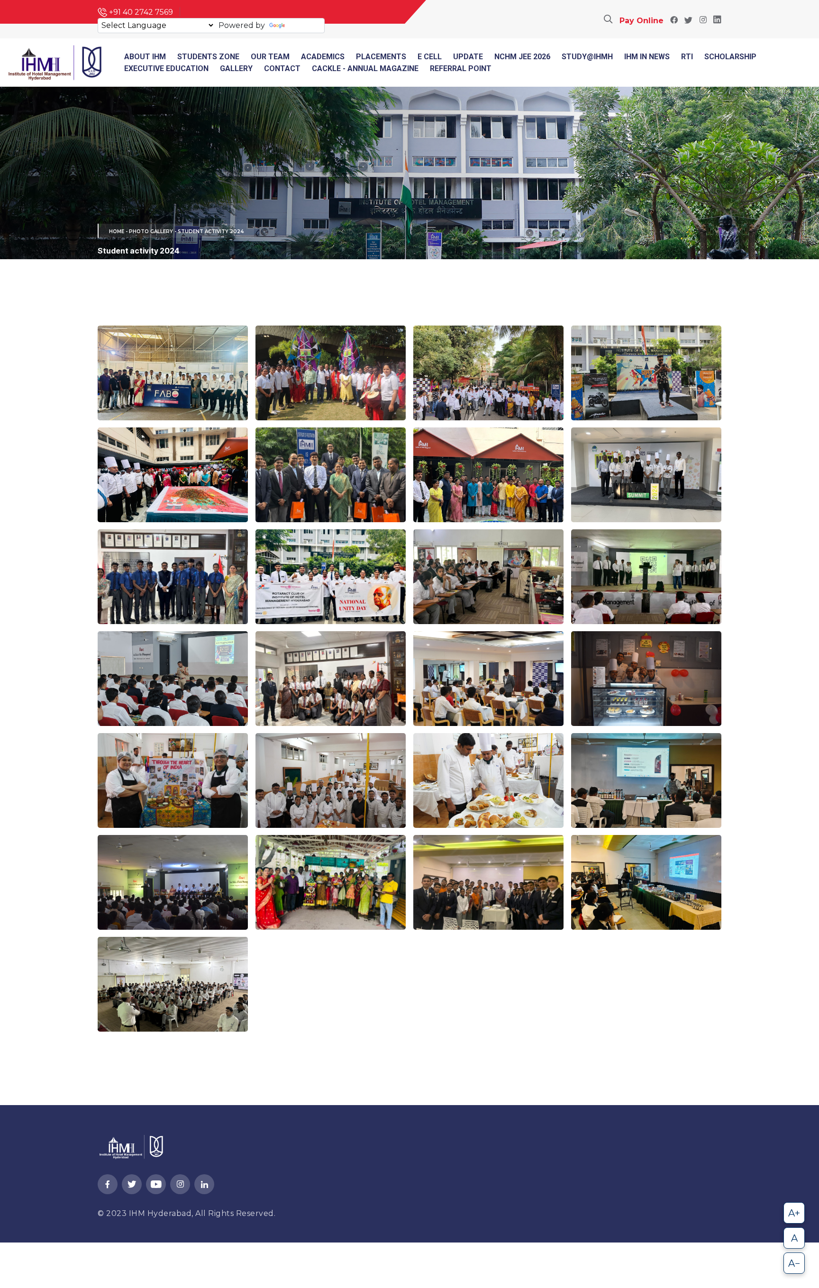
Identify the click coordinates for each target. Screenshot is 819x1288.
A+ (794, 1213)
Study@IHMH (587, 56)
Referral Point (460, 68)
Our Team (270, 56)
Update (468, 56)
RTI (687, 56)
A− (794, 1263)
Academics (323, 56)
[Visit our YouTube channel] (156, 1184)
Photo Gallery (151, 231)
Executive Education (166, 68)
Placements (381, 56)
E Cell (430, 56)
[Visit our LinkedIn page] (717, 20)
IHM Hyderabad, (162, 1213)
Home (116, 231)
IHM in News (647, 56)
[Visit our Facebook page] (674, 20)
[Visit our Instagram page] (703, 20)
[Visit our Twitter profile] (688, 20)
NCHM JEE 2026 (522, 56)
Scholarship (730, 56)
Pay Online (641, 20)
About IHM (145, 56)
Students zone (208, 56)
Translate (305, 25)
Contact (282, 68)
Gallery (236, 68)
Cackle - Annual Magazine (365, 68)
